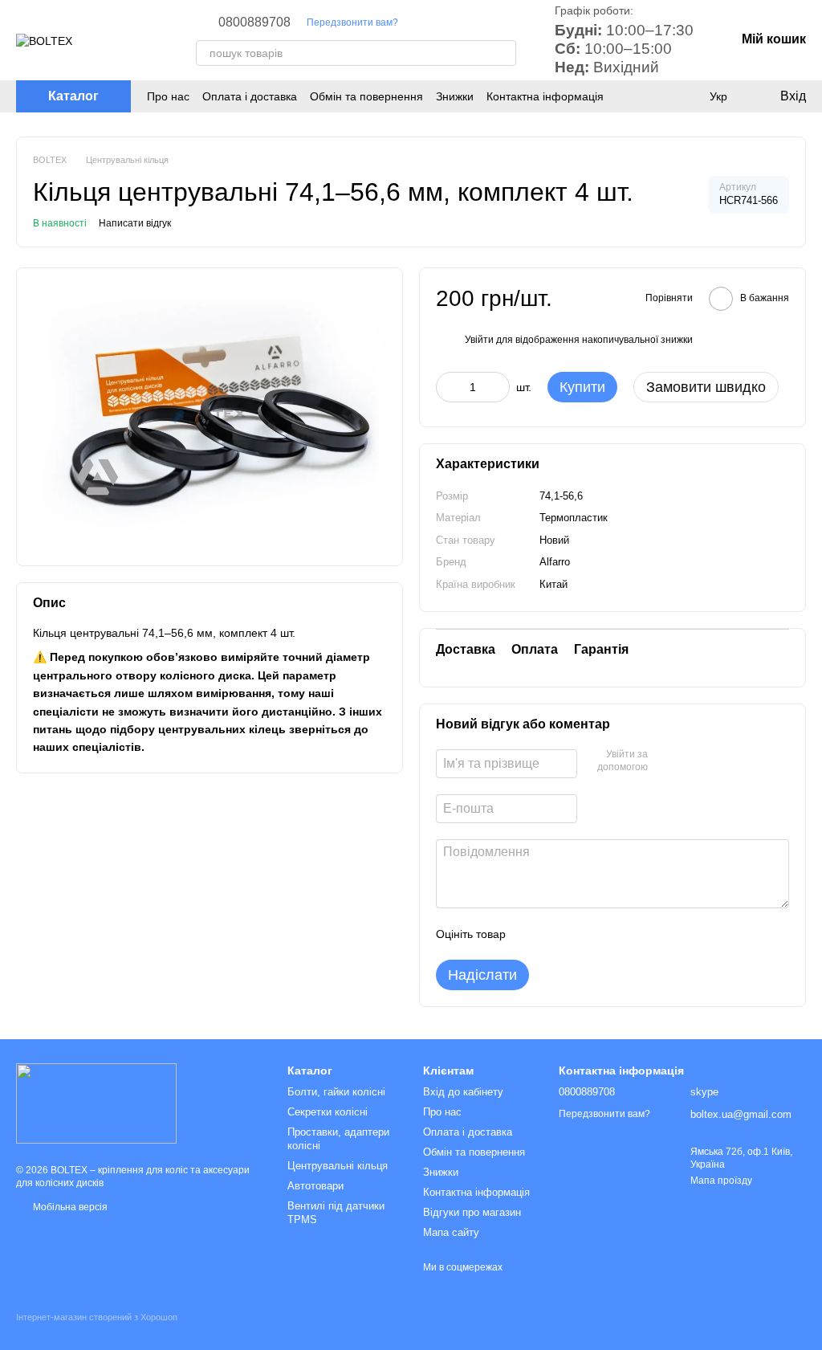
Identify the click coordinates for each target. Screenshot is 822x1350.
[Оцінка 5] (635, 934)
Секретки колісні (327, 1112)
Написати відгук (135, 223)
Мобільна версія (69, 1207)
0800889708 (254, 22)
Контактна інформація (545, 96)
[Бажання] (653, 96)
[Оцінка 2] (558, 934)
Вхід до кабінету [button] (463, 1092)
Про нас (168, 96)
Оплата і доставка (249, 96)
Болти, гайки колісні (336, 1092)
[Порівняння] (686, 96)
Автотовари (315, 1186)
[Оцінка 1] (532, 934)
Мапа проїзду (721, 1180)
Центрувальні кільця (337, 1166)
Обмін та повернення (366, 96)
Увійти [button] (479, 339)
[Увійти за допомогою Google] (691, 761)
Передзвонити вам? (352, 22)
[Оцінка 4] (609, 934)
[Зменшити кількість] (448, 387)
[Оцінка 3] (583, 934)
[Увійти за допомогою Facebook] (665, 761)
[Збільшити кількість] (497, 387)
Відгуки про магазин (472, 1212)
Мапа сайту (451, 1232)
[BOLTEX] (96, 1102)
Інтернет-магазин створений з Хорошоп (96, 1317)
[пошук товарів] (503, 53)
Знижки (455, 96)
